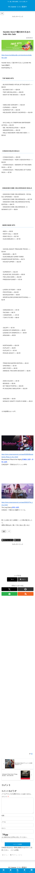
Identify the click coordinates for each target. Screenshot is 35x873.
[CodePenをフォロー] (26, 589)
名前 (2, 815)
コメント (5, 796)
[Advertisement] (17, 22)
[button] (23, 579)
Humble (18, 540)
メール (3, 822)
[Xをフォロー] (9, 589)
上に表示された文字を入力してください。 (14, 837)
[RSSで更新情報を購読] (26, 594)
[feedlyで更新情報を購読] (9, 594)
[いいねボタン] (3, 531)
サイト (3, 828)
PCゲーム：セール (8, 540)
